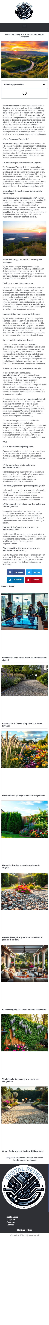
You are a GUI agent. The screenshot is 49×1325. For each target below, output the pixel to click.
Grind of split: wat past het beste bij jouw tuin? (23, 1151)
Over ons (11, 1222)
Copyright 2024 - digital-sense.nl (24, 1235)
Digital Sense (12, 1217)
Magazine (10, 1158)
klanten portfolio (24, 1230)
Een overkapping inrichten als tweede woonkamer (24, 1009)
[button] (24, 26)
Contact (10, 1225)
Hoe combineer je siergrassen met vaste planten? (23, 795)
